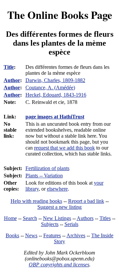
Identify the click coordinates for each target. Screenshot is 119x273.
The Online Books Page (59, 15)
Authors (85, 218)
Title (9, 67)
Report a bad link (86, 201)
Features (52, 235)
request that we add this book (64, 148)
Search (30, 218)
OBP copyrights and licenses (59, 264)
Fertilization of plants (47, 168)
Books (12, 235)
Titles (105, 218)
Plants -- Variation (44, 175)
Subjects (50, 224)
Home (10, 218)
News (31, 235)
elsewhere (57, 189)
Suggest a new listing (59, 207)
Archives (75, 235)
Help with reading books (36, 201)
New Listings (57, 218)
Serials (71, 224)
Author (12, 80)
